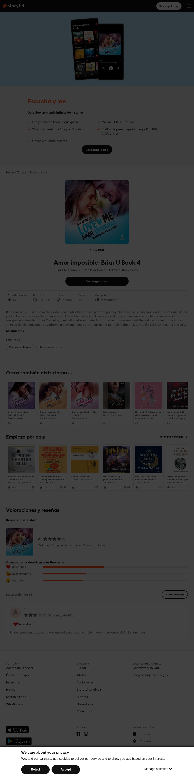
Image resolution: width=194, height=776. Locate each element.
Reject (35, 769)
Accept (66, 769)
